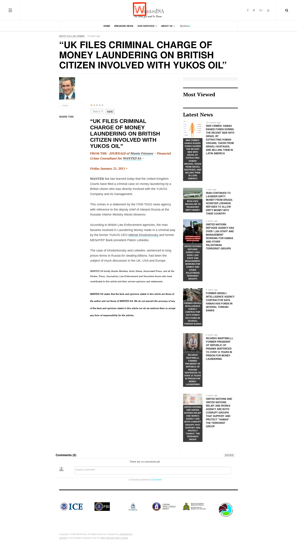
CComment (156, 479)
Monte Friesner (142, 153)
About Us (167, 26)
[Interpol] (133, 506)
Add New (229, 455)
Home (106, 26)
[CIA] (164, 506)
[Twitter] (254, 10)
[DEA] (226, 509)
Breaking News (123, 26)
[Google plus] (261, 10)
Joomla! (63, 537)
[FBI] (102, 506)
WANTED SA (132, 158)
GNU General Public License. (114, 537)
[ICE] (71, 506)
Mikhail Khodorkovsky (143, 235)
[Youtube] (268, 10)
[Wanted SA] (148, 10)
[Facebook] (248, 10)
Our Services (146, 26)
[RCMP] (195, 506)
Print (65, 105)
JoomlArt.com (126, 534)
